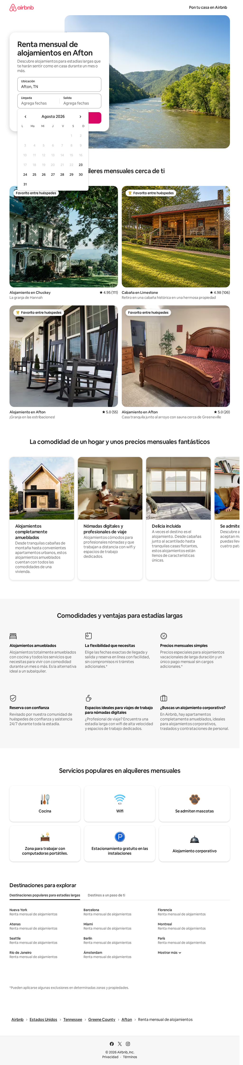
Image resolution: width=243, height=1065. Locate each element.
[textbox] (38, 103)
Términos (130, 1057)
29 (71, 174)
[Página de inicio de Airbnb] (21, 7)
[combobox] (59, 86)
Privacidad (110, 1057)
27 (53, 174)
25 (34, 174)
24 (25, 174)
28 (62, 174)
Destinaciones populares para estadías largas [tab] (44, 895)
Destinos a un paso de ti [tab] (106, 895)
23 (81, 165)
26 (44, 174)
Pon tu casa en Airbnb (208, 7)
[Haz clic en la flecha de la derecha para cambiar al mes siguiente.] (80, 116)
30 (81, 174)
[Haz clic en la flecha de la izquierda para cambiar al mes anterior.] (25, 116)
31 (25, 184)
